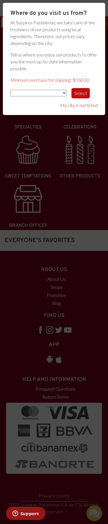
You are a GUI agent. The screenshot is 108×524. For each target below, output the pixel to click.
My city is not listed (79, 105)
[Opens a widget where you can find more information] (26, 514)
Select (80, 93)
